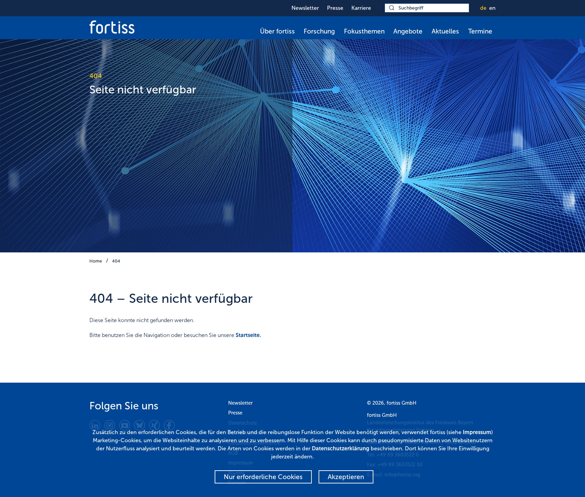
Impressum (477, 432)
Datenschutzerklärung (340, 448)
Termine (480, 31)
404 (116, 261)
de (483, 8)
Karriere (361, 8)
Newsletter (305, 8)
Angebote (407, 31)
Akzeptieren (346, 477)
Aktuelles (445, 31)
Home (95, 261)
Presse (335, 8)
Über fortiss (277, 31)
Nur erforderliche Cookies (263, 477)
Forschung (319, 31)
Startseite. (248, 335)
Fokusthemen (364, 31)
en (492, 8)
